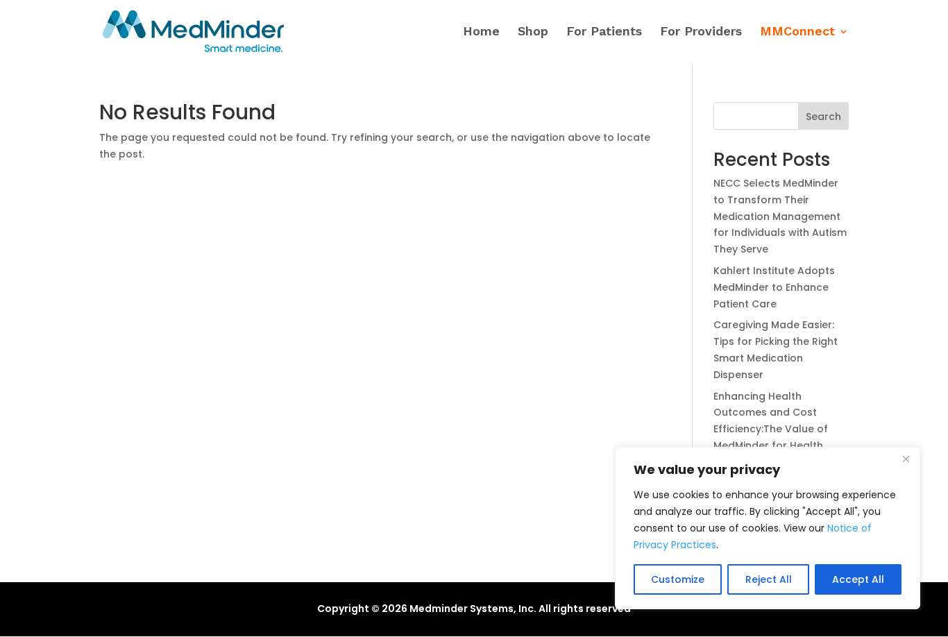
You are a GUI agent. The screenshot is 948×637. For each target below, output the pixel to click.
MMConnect (797, 32)
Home (481, 32)
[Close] (905, 458)
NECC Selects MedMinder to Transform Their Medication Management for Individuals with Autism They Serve (780, 216)
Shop (533, 32)
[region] (767, 528)
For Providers (701, 32)
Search (823, 117)
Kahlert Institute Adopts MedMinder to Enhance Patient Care (774, 287)
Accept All (858, 579)
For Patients (604, 32)
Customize (677, 579)
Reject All (768, 579)
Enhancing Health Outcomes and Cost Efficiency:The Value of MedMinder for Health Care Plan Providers (770, 429)
